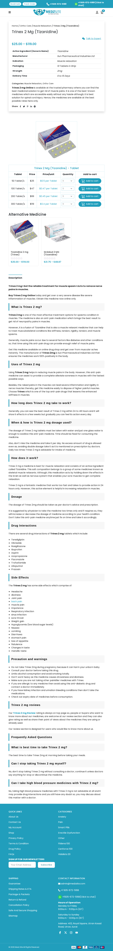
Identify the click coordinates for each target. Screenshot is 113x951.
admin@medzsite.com (73, 883)
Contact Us (15, 822)
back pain (16, 601)
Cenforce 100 (65, 848)
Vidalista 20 (64, 854)
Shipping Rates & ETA (20, 889)
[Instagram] (71, 933)
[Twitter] (66, 933)
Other (61, 838)
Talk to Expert (93, 38)
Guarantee (14, 883)
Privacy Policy (16, 838)
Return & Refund (17, 899)
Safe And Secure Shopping (23, 910)
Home (15, 25)
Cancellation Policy (19, 905)
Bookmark (15, 4)
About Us (13, 816)
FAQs (11, 854)
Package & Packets (19, 894)
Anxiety (62, 816)
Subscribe (46, 864)
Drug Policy (15, 848)
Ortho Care (25, 25)
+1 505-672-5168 (58, 4)
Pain (60, 822)
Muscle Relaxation (42, 25)
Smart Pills (63, 827)
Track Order (29, 4)
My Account (15, 827)
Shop (11, 832)
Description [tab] (15, 277)
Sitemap (13, 915)
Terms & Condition (19, 843)
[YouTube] (77, 933)
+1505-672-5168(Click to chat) (79, 896)
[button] (10, 12)
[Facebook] (60, 933)
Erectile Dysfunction (69, 832)
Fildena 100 (64, 843)
